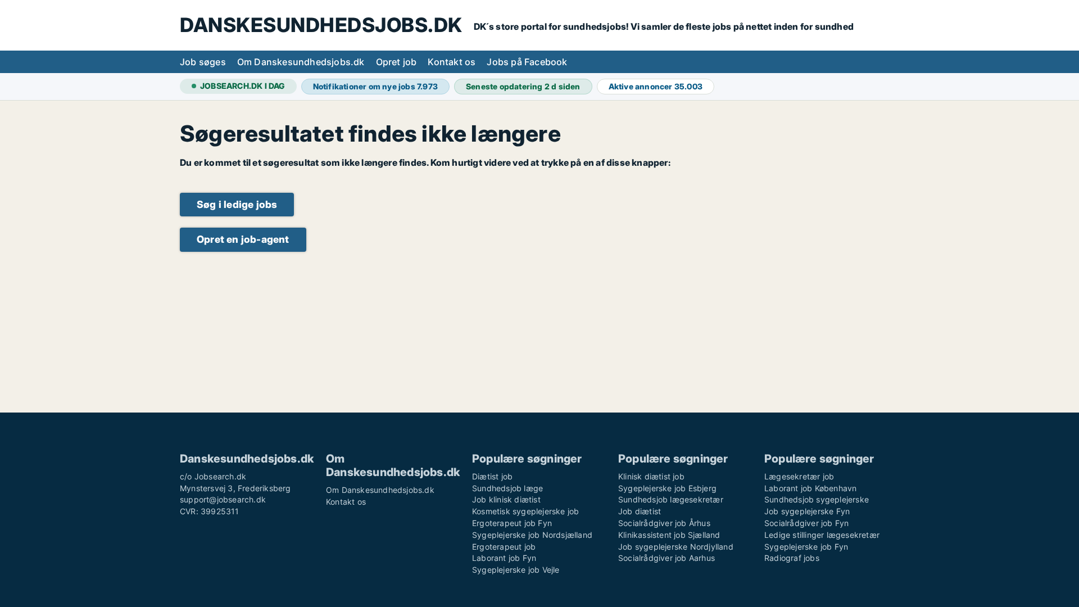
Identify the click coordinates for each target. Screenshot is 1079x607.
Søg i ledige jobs (237, 204)
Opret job (396, 61)
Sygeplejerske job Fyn (806, 546)
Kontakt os (451, 61)
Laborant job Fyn (504, 558)
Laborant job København (810, 488)
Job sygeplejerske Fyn (807, 511)
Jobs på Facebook (527, 61)
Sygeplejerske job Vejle (516, 569)
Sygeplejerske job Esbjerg (667, 488)
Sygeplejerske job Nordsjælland (532, 535)
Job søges (203, 61)
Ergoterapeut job (504, 546)
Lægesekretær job (799, 476)
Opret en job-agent (243, 239)
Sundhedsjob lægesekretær (670, 499)
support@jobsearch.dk (223, 499)
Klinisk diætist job (651, 476)
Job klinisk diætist (506, 499)
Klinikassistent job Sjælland (669, 535)
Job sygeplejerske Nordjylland (675, 546)
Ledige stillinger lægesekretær (821, 535)
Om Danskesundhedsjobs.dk (301, 61)
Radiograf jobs (791, 558)
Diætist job (492, 476)
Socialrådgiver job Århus (664, 523)
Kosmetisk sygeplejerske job (525, 511)
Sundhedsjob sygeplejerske (816, 499)
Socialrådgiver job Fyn (806, 523)
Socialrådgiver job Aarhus (666, 558)
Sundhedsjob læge (507, 488)
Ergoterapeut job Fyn (512, 523)
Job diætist (639, 511)
